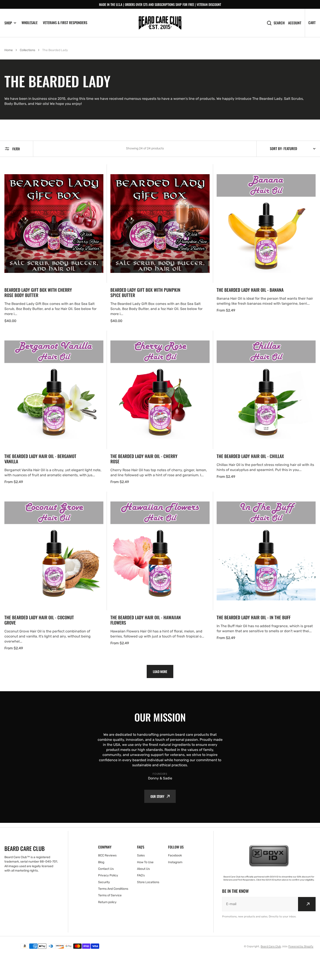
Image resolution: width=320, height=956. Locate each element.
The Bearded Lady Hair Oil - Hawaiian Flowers (145, 620)
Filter (16, 148)
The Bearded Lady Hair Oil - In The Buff (254, 617)
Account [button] (294, 22)
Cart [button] (312, 22)
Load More (160, 671)
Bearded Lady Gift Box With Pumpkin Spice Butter (145, 292)
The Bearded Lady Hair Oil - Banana (250, 289)
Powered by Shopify (300, 946)
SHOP (8, 22)
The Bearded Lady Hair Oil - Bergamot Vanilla (40, 458)
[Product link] (53, 244)
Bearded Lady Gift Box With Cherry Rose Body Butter (38, 292)
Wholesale (30, 22)
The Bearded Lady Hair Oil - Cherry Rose (143, 458)
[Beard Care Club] (160, 23)
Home (8, 50)
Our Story (157, 796)
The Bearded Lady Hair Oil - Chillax (250, 456)
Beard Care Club (271, 946)
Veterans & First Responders (65, 22)
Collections (27, 50)
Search (279, 22)
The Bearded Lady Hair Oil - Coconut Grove (39, 620)
